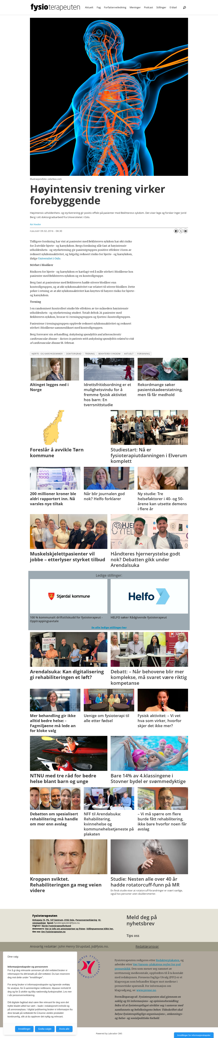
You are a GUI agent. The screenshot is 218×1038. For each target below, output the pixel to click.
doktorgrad (73, 353)
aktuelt (128, 353)
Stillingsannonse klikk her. (100, 928)
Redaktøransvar (147, 946)
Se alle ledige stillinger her (109, 627)
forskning (143, 353)
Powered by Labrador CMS (109, 1033)
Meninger (135, 7)
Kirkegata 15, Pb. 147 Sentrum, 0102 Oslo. (53, 920)
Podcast (148, 7)
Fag (99, 7)
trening (90, 353)
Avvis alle (64, 1029)
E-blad (173, 7)
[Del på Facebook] (176, 231)
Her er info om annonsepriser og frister (65, 928)
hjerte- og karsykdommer (47, 353)
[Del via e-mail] (185, 231)
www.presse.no (146, 990)
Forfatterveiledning (115, 7)
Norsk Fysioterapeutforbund (56, 925)
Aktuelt (89, 7)
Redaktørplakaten (167, 960)
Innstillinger (24, 1029)
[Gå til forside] (55, 7)
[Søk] (184, 7)
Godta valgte (44, 1029)
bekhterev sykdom (109, 353)
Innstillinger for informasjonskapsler (193, 1035)
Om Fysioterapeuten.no (53, 931)
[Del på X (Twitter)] (181, 231)
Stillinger (161, 7)
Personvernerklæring (86, 920)
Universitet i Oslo (49, 258)
